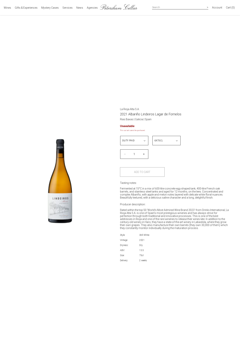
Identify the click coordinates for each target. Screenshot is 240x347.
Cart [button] (230, 7)
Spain (148, 119)
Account (217, 7)
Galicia (139, 119)
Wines (7, 7)
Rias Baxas (127, 119)
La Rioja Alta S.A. (130, 109)
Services (67, 7)
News (79, 7)
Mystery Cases (50, 7)
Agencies (92, 7)
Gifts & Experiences (26, 7)
